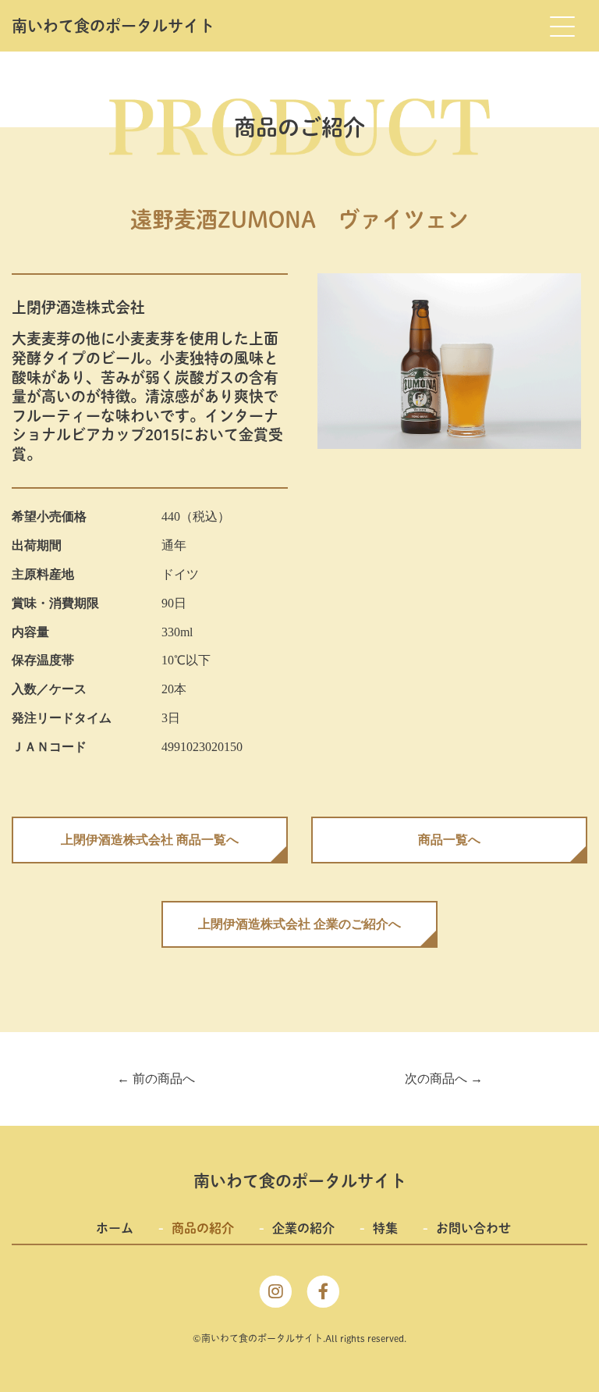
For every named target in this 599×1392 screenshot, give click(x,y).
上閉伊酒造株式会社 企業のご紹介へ (299, 924)
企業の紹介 (303, 1228)
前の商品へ (156, 1078)
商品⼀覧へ (449, 839)
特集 (385, 1228)
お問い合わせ (473, 1228)
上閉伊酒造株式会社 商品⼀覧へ (150, 839)
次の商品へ (444, 1078)
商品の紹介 (203, 1228)
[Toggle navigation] (561, 25)
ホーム (114, 1228)
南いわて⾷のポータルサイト (113, 26)
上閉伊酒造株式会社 (78, 307)
